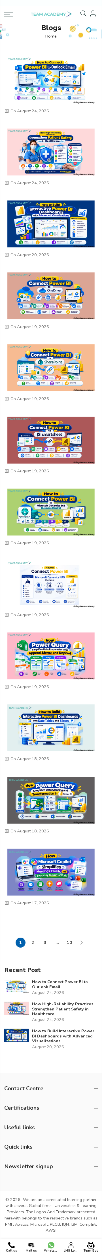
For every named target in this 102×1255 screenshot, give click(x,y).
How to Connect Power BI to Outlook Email (60, 984)
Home (51, 36)
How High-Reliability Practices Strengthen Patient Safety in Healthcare (63, 1009)
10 (69, 942)
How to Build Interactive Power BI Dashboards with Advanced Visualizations (63, 1036)
